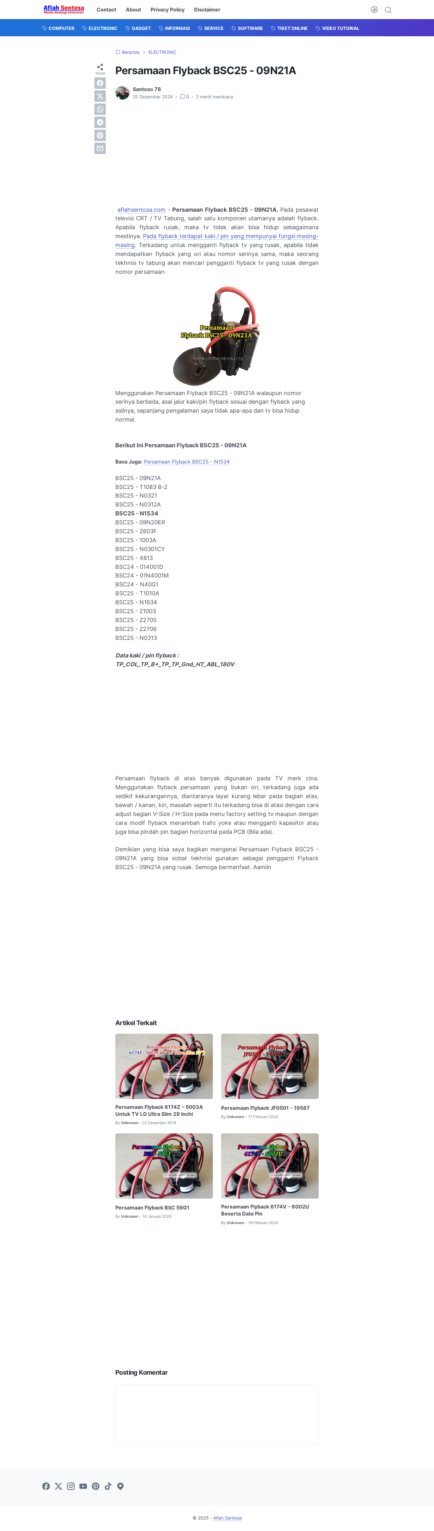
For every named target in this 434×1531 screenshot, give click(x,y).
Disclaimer (207, 9)
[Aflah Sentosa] (63, 9)
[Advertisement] (217, 152)
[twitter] (100, 96)
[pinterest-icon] (95, 1487)
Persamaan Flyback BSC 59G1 (152, 1207)
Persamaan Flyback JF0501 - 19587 (265, 1108)
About (133, 9)
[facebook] (100, 83)
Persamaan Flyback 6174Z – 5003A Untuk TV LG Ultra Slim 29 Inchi (159, 1110)
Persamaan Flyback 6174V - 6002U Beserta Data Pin (265, 1210)
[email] (100, 148)
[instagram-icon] (71, 1487)
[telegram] (100, 122)
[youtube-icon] (83, 1487)
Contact (106, 9)
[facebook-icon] (46, 1487)
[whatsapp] (100, 109)
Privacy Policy (168, 9)
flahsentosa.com (143, 209)
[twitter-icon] (58, 1487)
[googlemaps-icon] (120, 1487)
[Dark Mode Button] (374, 9)
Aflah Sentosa (227, 1517)
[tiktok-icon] (108, 1487)
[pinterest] (100, 135)
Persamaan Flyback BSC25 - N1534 (187, 461)
